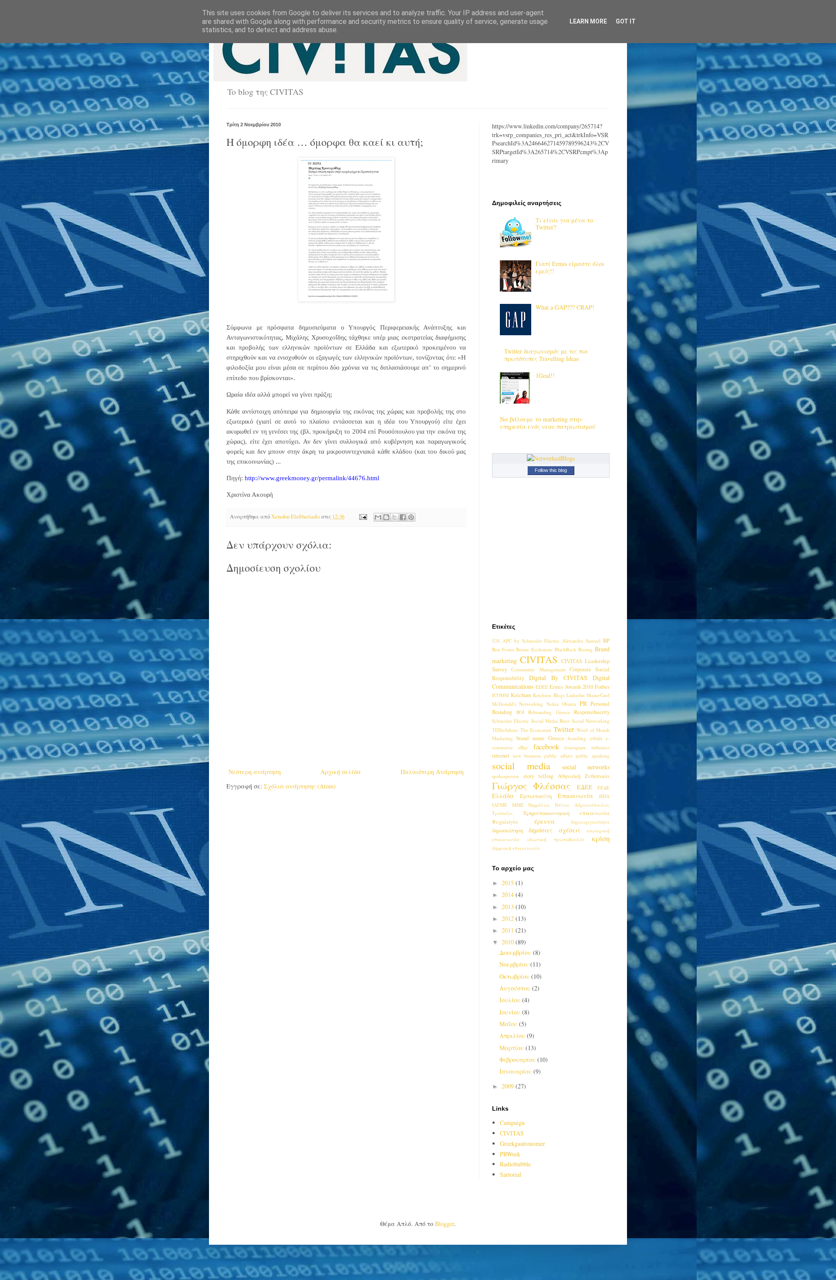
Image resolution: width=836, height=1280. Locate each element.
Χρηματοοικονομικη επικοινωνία (566, 813)
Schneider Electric (510, 720)
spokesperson (505, 776)
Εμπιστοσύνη (536, 796)
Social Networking (591, 720)
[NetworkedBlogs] (551, 458)
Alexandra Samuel (581, 640)
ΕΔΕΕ (585, 787)
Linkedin (575, 695)
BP (606, 640)
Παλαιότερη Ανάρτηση (432, 772)
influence (600, 747)
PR (583, 703)
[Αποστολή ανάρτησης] (362, 516)
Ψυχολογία (505, 821)
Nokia (552, 704)
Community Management (538, 669)
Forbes (602, 687)
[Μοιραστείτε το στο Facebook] (402, 517)
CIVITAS (538, 659)
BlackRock (565, 649)
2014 (509, 894)
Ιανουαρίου (516, 1071)
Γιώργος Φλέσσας (531, 785)
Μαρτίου (512, 1048)
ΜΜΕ (518, 805)
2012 (509, 918)
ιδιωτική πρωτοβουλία (556, 839)
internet (500, 755)
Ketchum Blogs (548, 695)
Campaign (512, 1122)
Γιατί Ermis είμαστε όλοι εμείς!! (570, 267)
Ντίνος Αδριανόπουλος (582, 805)
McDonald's (504, 704)
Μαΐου (509, 1024)
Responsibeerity (592, 712)
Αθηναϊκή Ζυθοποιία (584, 776)
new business (527, 755)
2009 (509, 1086)
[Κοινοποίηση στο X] (394, 517)
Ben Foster (503, 649)
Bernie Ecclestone (534, 649)
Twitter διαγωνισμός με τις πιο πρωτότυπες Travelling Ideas (545, 355)
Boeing (585, 649)
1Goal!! (545, 375)
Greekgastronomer (522, 1143)
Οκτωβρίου (515, 976)
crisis (596, 738)
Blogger (444, 1223)
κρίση (601, 838)
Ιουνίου (510, 1012)
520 (496, 640)
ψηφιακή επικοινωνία (516, 848)
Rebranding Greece (549, 712)
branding (577, 738)
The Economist (536, 730)
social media (521, 765)
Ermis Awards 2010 (571, 687)
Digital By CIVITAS (558, 678)
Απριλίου (513, 1035)
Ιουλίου (510, 1000)
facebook (546, 746)
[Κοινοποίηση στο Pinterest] (411, 517)
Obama (569, 704)
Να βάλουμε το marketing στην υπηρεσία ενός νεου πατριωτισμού (548, 423)
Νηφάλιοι (539, 805)
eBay (523, 747)
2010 (509, 942)
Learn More (588, 21)
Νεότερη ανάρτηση (255, 772)
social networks (586, 767)
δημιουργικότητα (590, 822)
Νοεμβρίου (514, 964)
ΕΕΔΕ (603, 787)
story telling (538, 776)
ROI (520, 712)
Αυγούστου (515, 988)
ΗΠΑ (604, 796)
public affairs (558, 755)
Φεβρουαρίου (518, 1059)
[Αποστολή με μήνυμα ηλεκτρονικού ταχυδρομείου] (378, 517)
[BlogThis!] (386, 517)
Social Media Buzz (550, 720)
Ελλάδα (503, 796)
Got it (626, 21)
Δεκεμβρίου (516, 952)
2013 (509, 907)
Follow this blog (551, 470)
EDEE (542, 687)
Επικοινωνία (575, 796)
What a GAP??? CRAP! (565, 307)
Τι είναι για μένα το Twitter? (564, 224)
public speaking (593, 755)
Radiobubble (515, 1164)
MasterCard (598, 695)
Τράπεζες (502, 813)
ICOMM (500, 695)
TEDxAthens (505, 730)
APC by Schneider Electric (531, 640)
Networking (531, 704)
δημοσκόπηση (507, 830)
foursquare (575, 747)
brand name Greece (540, 738)
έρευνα (544, 821)
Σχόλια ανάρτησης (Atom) (300, 786)
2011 (509, 930)
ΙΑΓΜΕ (499, 805)
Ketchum (521, 695)
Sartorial (510, 1174)
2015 (509, 883)
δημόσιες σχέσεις (554, 830)
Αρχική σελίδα (340, 772)
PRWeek (510, 1154)
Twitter (563, 729)
